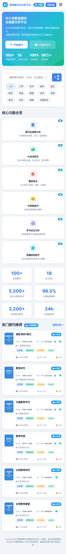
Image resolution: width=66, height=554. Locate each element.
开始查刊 (18, 44)
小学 (21, 86)
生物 (53, 93)
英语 (21, 93)
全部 (11, 86)
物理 (32, 93)
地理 (32, 100)
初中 (32, 86)
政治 (11, 100)
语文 (53, 86)
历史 (21, 100)
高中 (42, 86)
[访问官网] (55, 341)
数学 (11, 93)
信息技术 (44, 100)
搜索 (58, 77)
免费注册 (51, 5)
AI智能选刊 (44, 44)
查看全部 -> (58, 324)
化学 (42, 93)
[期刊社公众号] (60, 342)
